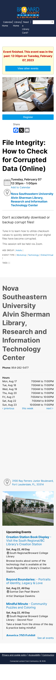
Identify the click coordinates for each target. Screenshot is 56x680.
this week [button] (27, 408)
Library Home (17, 24)
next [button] (49, 408)
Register (28, 117)
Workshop (21, 255)
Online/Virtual (47, 255)
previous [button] (8, 408)
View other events (28, 68)
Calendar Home (7, 24)
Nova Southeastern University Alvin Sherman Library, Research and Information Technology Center (32, 199)
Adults (19, 250)
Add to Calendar (20, 187)
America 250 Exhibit (20, 635)
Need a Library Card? (25, 27)
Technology (33, 255)
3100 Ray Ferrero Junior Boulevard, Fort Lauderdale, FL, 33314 (33, 482)
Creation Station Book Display (28, 540)
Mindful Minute (26, 605)
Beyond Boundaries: (28, 581)
